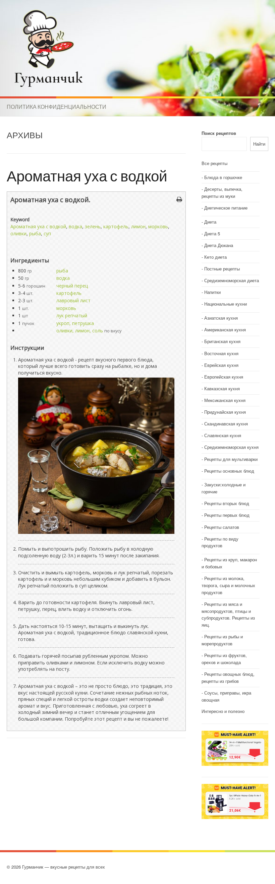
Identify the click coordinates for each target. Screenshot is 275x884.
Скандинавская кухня (226, 423)
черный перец (72, 286)
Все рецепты (214, 163)
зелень (93, 226)
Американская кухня (225, 329)
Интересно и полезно (223, 711)
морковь (158, 226)
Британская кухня (222, 341)
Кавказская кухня (222, 388)
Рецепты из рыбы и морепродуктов (222, 640)
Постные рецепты (222, 268)
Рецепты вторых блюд (226, 503)
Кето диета (215, 257)
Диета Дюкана (218, 245)
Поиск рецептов (219, 133)
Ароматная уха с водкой (87, 175)
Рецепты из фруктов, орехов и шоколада (224, 658)
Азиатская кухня (221, 318)
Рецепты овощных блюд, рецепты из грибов (228, 677)
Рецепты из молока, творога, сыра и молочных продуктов (228, 585)
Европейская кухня (223, 377)
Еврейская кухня (221, 365)
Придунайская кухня (225, 412)
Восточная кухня (221, 353)
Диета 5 (212, 233)
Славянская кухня (222, 435)
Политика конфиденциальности (56, 106)
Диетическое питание (226, 208)
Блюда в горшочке (223, 177)
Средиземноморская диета (231, 280)
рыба (35, 233)
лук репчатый (71, 315)
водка (75, 226)
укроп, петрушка (75, 323)
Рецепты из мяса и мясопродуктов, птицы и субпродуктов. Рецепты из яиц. (228, 614)
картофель (115, 226)
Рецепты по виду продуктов (220, 542)
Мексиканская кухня (224, 400)
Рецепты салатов (221, 527)
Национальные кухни (225, 304)
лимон (138, 226)
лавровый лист (73, 300)
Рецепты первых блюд (227, 515)
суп (47, 233)
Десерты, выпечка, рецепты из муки (222, 192)
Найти (259, 144)
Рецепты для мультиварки (231, 459)
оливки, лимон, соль (79, 330)
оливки (18, 233)
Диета (210, 222)
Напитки (212, 292)
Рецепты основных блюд (229, 471)
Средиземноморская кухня (231, 447)
